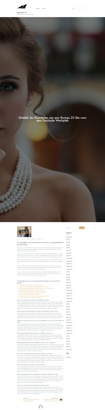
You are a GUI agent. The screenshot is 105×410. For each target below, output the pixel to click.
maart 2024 (68, 314)
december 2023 (69, 322)
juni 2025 (68, 274)
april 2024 (68, 312)
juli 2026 (68, 239)
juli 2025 (68, 271)
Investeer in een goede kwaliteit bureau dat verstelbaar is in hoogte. (31, 293)
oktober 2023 (68, 328)
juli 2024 (68, 304)
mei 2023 (68, 341)
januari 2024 (68, 320)
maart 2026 (68, 250)
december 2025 (69, 258)
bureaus (42, 238)
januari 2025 (68, 288)
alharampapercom (22, 238)
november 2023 (69, 325)
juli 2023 (68, 336)
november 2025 (69, 261)
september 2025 (69, 266)
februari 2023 (68, 349)
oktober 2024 (68, 296)
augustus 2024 (69, 301)
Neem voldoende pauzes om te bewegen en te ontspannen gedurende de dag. (34, 296)
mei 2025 (68, 277)
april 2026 (68, 247)
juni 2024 (68, 306)
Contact (43, 8)
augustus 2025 (69, 269)
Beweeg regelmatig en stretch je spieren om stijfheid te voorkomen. (31, 289)
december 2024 (69, 290)
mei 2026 (68, 245)
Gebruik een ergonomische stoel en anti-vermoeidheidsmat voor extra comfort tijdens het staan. (36, 288)
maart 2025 (68, 282)
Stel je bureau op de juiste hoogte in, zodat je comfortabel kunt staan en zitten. (33, 286)
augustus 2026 (69, 237)
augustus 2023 (69, 333)
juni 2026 (68, 242)
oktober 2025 (68, 263)
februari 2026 (68, 253)
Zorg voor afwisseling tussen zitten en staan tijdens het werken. (30, 285)
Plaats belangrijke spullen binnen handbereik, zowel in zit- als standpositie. (32, 291)
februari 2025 (68, 285)
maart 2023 (68, 346)
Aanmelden (68, 357)
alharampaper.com (22, 12)
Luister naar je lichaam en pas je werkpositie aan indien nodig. (30, 297)
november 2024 (69, 293)
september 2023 (69, 330)
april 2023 (68, 344)
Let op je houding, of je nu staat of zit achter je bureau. (29, 294)
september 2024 (69, 298)
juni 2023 (68, 338)
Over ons (37, 8)
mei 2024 (68, 309)
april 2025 (68, 279)
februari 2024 (68, 317)
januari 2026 (68, 255)
